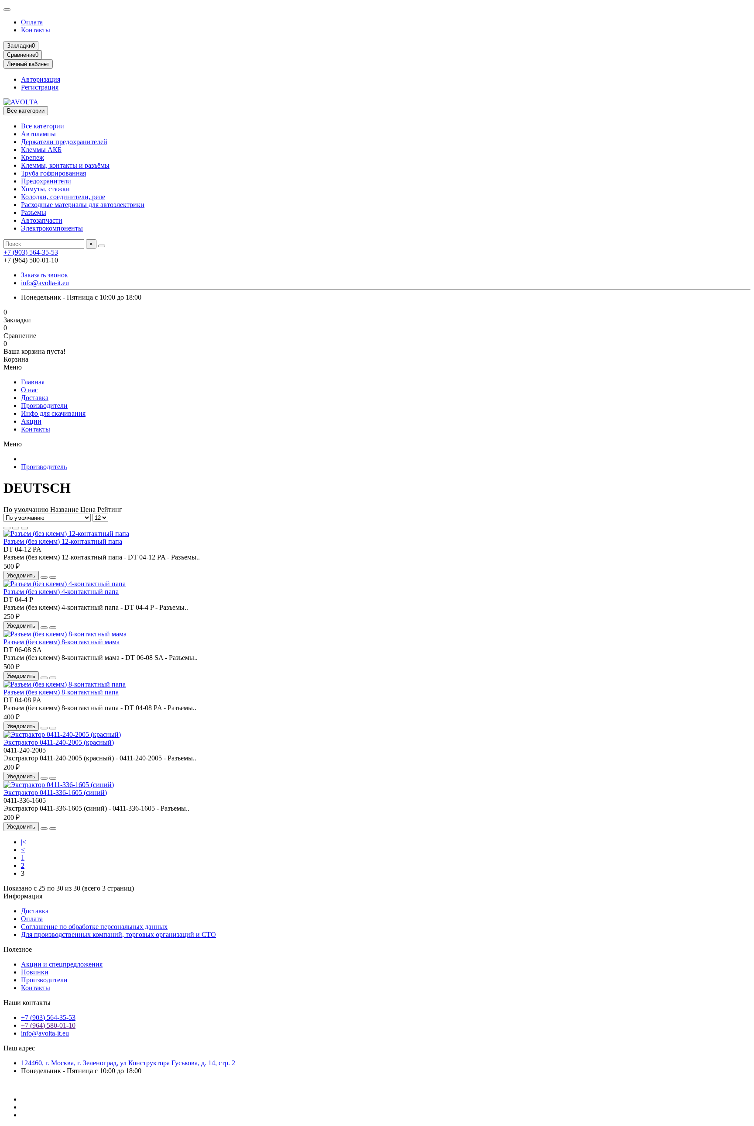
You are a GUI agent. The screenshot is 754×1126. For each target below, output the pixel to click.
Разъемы (33, 212)
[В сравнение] (52, 577)
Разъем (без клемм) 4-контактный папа (61, 591)
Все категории (42, 126)
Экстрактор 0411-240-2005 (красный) (58, 742)
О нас (29, 390)
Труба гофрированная (53, 173)
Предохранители (46, 181)
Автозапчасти (41, 220)
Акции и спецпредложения (62, 964)
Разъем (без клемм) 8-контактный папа (61, 692)
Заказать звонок (44, 275)
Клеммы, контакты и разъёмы (65, 165)
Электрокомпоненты (52, 228)
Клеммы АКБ (41, 149)
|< (23, 842)
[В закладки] (44, 577)
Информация (22, 896)
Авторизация (40, 79)
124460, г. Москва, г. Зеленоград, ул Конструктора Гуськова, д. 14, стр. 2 (128, 1063)
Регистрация (39, 87)
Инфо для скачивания (53, 413)
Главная (33, 382)
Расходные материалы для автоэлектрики (82, 204)
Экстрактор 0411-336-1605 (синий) (55, 792)
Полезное (17, 949)
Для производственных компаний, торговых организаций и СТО (118, 934)
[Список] (15, 528)
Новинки (34, 972)
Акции (31, 421)
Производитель (44, 466)
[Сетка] (6, 528)
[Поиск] (101, 246)
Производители (44, 405)
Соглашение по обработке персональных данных (94, 926)
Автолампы (38, 134)
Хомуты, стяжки (45, 189)
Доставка (34, 397)
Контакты (35, 30)
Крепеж (32, 157)
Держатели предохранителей (64, 141)
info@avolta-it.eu (45, 283)
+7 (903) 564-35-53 (30, 252)
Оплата (32, 22)
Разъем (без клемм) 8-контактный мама (61, 642)
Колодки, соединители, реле (63, 196)
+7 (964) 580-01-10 (48, 1025)
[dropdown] (6, 9)
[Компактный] (24, 528)
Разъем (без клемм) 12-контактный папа (62, 541)
